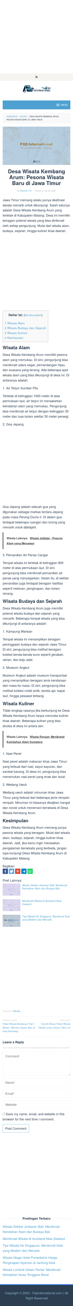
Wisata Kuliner (16, 333)
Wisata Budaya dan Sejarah (25, 328)
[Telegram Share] (24, 871)
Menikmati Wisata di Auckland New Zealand (41, 902)
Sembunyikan (33, 315)
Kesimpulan (14, 337)
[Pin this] (17, 871)
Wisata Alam (15, 323)
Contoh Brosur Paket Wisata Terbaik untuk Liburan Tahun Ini (54, 1023)
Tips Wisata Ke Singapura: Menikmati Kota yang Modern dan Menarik (46, 918)
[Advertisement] (36, 36)
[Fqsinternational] (36, 88)
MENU (64, 105)
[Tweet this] (11, 871)
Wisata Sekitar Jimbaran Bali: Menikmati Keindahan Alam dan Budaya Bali (44, 886)
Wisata (16, 1011)
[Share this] (5, 871)
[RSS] (36, 77)
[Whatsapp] (30, 871)
